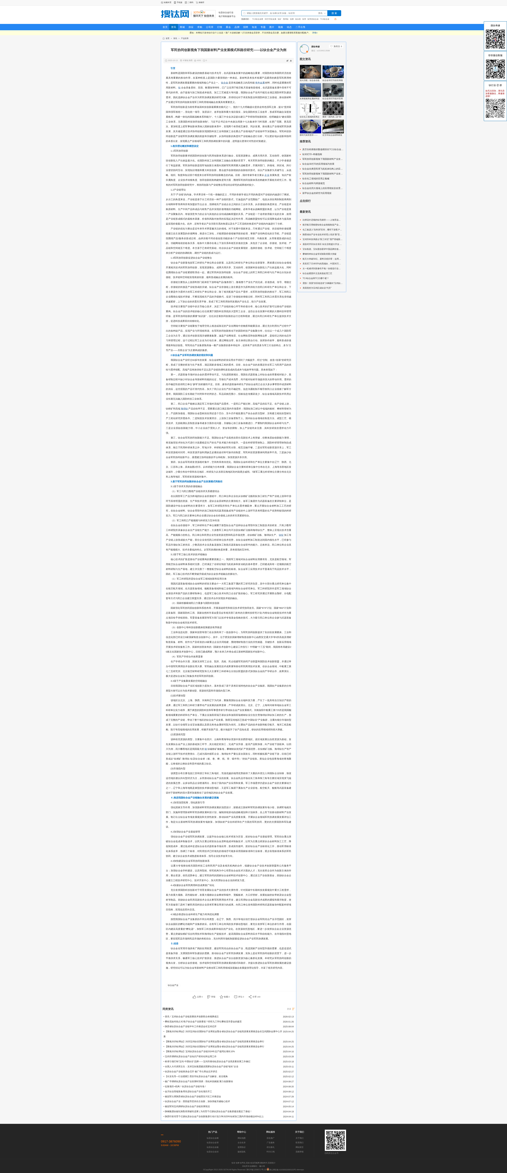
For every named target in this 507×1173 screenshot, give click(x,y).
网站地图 (242, 1138)
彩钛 (248, 1163)
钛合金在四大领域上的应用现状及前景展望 (323, 188)
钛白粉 (285, 19)
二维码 (190, 2)
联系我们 (300, 1142)
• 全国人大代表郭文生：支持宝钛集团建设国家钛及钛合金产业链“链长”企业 (200, 1066)
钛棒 (279, 19)
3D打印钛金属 (258, 19)
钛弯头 (243, 1163)
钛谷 (233, 1163)
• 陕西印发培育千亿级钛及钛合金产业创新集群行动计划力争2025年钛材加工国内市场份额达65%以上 (213, 1116)
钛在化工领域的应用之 (310, 117)
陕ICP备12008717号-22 (256, 1170)
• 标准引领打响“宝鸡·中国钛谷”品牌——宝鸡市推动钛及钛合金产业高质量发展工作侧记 (206, 1061)
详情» (315, 32)
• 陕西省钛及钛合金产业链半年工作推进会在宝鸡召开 (190, 1026)
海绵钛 (273, 19)
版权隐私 (242, 1152)
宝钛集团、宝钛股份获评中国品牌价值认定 (323, 249)
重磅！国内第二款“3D (331, 117)
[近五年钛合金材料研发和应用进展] (333, 133)
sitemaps (300, 1170)
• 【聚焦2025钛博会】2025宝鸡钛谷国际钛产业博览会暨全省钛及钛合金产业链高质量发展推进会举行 (213, 1041)
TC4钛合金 (312, 19)
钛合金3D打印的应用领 (332, 80)
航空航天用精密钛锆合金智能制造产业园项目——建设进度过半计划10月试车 (339, 224)
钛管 (292, 19)
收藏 (227, 996)
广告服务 (271, 1142)
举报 (213, 996)
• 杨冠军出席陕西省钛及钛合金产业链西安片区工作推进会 (192, 1096)
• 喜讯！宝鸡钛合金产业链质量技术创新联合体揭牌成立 (191, 1016)
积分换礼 (271, 1147)
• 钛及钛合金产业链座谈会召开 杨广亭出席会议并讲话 (190, 1071)
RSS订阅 (271, 1152)
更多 (289, 1009)
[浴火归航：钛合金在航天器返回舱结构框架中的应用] (310, 78)
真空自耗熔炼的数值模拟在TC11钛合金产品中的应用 (328, 149)
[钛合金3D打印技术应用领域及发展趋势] (333, 96)
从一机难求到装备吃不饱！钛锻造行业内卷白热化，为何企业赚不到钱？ (336, 268)
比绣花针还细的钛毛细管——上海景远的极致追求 (326, 220)
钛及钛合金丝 (213, 1152)
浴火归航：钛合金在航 (310, 80)
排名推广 (271, 1138)
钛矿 (267, 19)
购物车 (201, 2)
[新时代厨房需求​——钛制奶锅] (310, 133)
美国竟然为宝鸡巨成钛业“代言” (317, 288)
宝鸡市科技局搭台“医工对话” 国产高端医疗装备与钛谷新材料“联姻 (333, 239)
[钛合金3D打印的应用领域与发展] (333, 78)
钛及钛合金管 (213, 1142)
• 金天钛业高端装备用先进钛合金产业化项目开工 (187, 1091)
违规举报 (300, 1152)
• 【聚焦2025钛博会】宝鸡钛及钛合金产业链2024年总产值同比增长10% (199, 1051)
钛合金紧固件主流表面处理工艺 (317, 273)
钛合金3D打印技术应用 (332, 98)
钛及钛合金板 (213, 1147)
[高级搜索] (334, 19)
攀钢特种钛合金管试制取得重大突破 (319, 254)
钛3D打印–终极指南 (312, 154)
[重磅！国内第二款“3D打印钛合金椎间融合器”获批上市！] (333, 114)
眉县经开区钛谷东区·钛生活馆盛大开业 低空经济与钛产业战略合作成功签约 (338, 244)
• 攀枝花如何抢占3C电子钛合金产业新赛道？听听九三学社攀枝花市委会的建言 (202, 1021)
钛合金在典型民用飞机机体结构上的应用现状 (324, 169)
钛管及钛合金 (300, 19)
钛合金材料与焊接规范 (313, 183)
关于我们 (300, 1138)
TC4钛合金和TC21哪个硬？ (316, 278)
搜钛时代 (263, 1163)
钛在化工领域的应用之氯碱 (315, 178)
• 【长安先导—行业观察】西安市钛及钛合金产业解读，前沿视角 (195, 1076)
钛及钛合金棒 (213, 1138)
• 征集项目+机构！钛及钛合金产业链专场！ (185, 1086)
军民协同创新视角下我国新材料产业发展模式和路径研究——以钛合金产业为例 (341, 159)
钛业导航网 (255, 1163)
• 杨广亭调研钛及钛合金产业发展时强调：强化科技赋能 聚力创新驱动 (198, 1081)
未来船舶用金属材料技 (310, 98)
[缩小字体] (291, 60)
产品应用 (184, 38)
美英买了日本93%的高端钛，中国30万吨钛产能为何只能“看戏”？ (333, 263)
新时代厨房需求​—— (309, 135)
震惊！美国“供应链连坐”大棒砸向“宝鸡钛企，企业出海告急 (330, 283)
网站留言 (300, 1147)
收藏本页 (167, 2)
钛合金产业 (173, 985)
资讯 (175, 38)
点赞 (200, 996)
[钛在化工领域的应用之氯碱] (310, 114)
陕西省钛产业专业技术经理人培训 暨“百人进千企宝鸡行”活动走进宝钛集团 (337, 234)
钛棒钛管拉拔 (323, 19)
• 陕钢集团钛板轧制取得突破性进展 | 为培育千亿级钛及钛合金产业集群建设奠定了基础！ (207, 1111)
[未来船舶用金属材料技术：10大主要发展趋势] (310, 96)
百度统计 (271, 1163)
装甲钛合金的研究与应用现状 (317, 193)
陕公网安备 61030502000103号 (282, 1170)
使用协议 (242, 1147)
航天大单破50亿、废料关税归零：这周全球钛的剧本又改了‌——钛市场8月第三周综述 (342, 259)
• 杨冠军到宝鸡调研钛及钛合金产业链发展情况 (186, 1106)
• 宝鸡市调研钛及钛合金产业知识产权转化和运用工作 (190, 1056)
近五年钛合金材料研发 (332, 135)
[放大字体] (287, 60)
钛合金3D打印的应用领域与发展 (318, 164)
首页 (167, 38)
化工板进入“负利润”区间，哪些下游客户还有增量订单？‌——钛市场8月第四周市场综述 (343, 229)
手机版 (179, 2)
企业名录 (242, 1142)
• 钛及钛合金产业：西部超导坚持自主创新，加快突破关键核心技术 (196, 1101)
